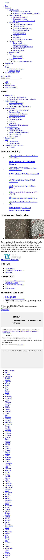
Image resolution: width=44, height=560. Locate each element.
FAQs (7, 65)
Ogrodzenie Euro (18, 26)
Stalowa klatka (14, 10)
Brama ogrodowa (18, 43)
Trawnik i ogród (14, 52)
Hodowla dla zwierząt (20, 17)
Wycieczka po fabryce (16, 69)
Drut (10, 54)
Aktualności (9, 63)
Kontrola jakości (14, 71)
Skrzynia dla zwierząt (20, 19)
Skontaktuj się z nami (12, 72)
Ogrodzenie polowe (19, 34)
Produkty (8, 8)
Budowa (12, 60)
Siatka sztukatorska (19, 32)
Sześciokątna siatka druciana (22, 28)
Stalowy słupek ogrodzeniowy (23, 47)
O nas (7, 67)
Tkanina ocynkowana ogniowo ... (23, 198)
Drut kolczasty (18, 56)
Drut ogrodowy (18, 58)
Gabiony (16, 35)
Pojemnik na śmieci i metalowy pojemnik (26, 13)
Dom (6, 6)
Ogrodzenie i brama (15, 41)
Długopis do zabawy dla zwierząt (24, 21)
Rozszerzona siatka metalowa (22, 39)
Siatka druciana (14, 23)
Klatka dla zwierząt (15, 15)
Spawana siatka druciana (21, 30)
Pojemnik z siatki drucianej (21, 11)
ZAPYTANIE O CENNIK (10, 260)
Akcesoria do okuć (19, 48)
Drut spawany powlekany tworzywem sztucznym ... (20, 209)
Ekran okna (17, 37)
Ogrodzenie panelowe (20, 45)
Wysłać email (5, 310)
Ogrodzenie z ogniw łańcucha (22, 24)
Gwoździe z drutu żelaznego (22, 61)
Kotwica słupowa (18, 50)
